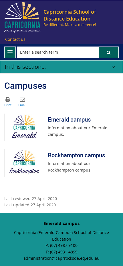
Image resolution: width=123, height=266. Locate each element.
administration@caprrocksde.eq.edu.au (61, 258)
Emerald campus (69, 119)
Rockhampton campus (76, 155)
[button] (108, 52)
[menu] (10, 52)
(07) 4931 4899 (64, 252)
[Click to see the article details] (24, 127)
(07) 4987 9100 (64, 245)
